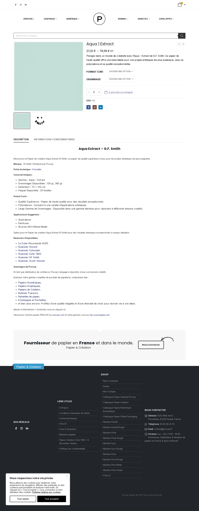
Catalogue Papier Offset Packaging (120, 416)
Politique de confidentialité (72, 448)
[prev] (179, 44)
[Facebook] (16, 5)
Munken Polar (109, 432)
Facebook (16, 428)
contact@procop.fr (163, 429)
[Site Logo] (99, 19)
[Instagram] (21, 5)
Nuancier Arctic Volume (31, 260)
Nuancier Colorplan (29, 250)
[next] (183, 44)
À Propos (63, 407)
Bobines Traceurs (28, 293)
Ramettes (143, 19)
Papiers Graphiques (29, 286)
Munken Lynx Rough (113, 448)
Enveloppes (165, 19)
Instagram (21, 428)
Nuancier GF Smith (28, 257)
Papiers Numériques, (29, 282)
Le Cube (22, 243)
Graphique (49, 19)
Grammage (93, 79)
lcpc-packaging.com (99, 315)
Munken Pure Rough (113, 459)
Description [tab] (21, 139)
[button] (14, 76)
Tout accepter (52, 499)
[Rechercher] (181, 36)
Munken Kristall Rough (113, 427)
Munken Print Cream (113, 470)
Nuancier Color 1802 (29, 253)
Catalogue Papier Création (116, 402)
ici (64, 309)
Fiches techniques (68, 418)
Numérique (71, 19)
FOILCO (63, 424)
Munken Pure (109, 454)
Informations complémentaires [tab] (54, 139)
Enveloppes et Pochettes (32, 300)
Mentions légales (67, 434)
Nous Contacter (110, 381)
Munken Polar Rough (113, 438)
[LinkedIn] (26, 5)
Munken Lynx (109, 443)
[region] (38, 489)
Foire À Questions (67, 429)
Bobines (122, 19)
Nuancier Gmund (27, 246)
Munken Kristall (110, 422)
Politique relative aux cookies (46, 492)
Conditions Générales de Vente (74, 413)
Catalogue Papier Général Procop (119, 397)
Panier (106, 386)
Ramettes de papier (28, 296)
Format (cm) (94, 71)
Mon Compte (109, 391)
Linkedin (27, 428)
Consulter (36, 169)
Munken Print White (112, 465)
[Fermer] (67, 476)
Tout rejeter (23, 499)
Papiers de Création (29, 289)
